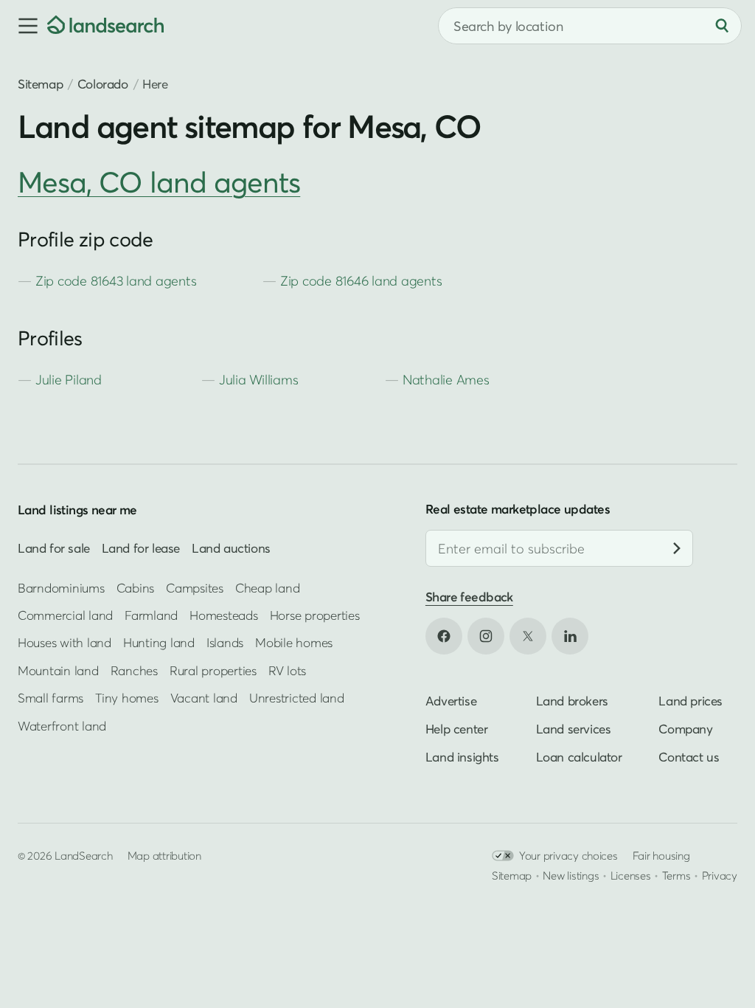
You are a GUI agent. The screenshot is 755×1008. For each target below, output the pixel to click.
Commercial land (65, 615)
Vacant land (203, 697)
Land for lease (141, 548)
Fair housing (661, 854)
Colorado (102, 84)
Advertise (450, 700)
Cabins (135, 587)
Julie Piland (68, 379)
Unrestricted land (296, 697)
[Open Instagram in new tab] (485, 635)
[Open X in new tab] (527, 635)
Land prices (690, 700)
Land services (573, 728)
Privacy (719, 874)
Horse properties (315, 615)
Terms (676, 874)
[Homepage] (105, 26)
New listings (571, 874)
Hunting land (159, 642)
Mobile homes (294, 642)
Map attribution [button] (164, 854)
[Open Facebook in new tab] (443, 635)
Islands (224, 642)
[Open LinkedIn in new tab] (570, 635)
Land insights (462, 756)
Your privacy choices (568, 854)
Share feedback (469, 596)
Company (685, 728)
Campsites (194, 587)
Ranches (134, 670)
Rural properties (213, 670)
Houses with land (64, 642)
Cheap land (267, 587)
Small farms (50, 697)
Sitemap (40, 84)
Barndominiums (61, 587)
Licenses (630, 874)
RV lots (287, 670)
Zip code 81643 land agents (115, 281)
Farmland (151, 615)
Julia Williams (258, 379)
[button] (23, 26)
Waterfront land (62, 725)
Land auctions (231, 548)
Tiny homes (126, 697)
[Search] (722, 25)
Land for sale (54, 548)
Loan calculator (579, 756)
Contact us (688, 756)
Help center (456, 728)
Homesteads (223, 615)
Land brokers (572, 700)
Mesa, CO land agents (159, 182)
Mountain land (58, 670)
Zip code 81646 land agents (361, 281)
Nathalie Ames (446, 379)
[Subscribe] (677, 548)
